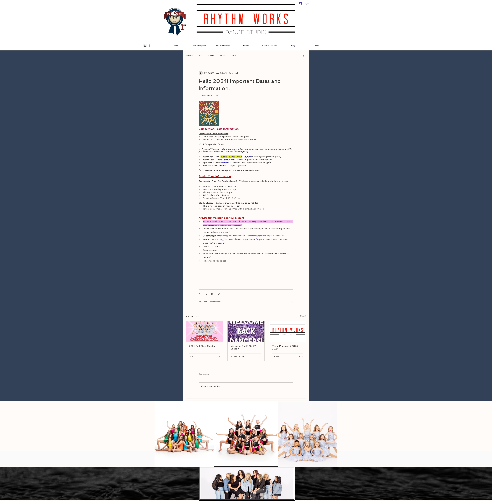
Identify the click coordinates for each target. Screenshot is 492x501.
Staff (200, 55)
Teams (233, 55)
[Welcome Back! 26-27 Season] (246, 331)
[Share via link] (218, 294)
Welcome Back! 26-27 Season (243, 347)
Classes (222, 55)
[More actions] (291, 73)
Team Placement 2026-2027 (285, 347)
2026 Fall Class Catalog (202, 346)
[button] (303, 56)
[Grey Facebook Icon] (149, 45)
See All (303, 316)
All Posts (189, 55)
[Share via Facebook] (200, 294)
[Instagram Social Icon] (145, 45)
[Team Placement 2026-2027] (287, 331)
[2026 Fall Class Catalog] (204, 331)
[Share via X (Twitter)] (206, 294)
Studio (211, 55)
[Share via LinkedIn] (212, 294)
